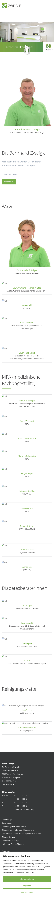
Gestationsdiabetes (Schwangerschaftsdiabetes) (22, 833)
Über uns (6, 851)
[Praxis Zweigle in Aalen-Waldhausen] (12, 6)
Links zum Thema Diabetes (13, 844)
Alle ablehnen (27, 892)
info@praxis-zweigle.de (11, 777)
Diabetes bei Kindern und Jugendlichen (18, 830)
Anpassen (27, 886)
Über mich (8, 181)
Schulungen (7, 823)
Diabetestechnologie (10, 840)
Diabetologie (7, 819)
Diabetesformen (8, 837)
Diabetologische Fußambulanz (14, 826)
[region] (27, 875)
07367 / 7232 (11, 781)
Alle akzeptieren (27, 879)
